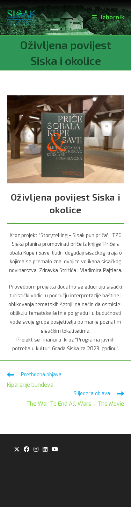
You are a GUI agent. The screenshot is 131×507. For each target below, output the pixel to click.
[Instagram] (36, 450)
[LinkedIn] (45, 450)
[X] (17, 450)
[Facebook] (26, 450)
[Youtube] (55, 450)
